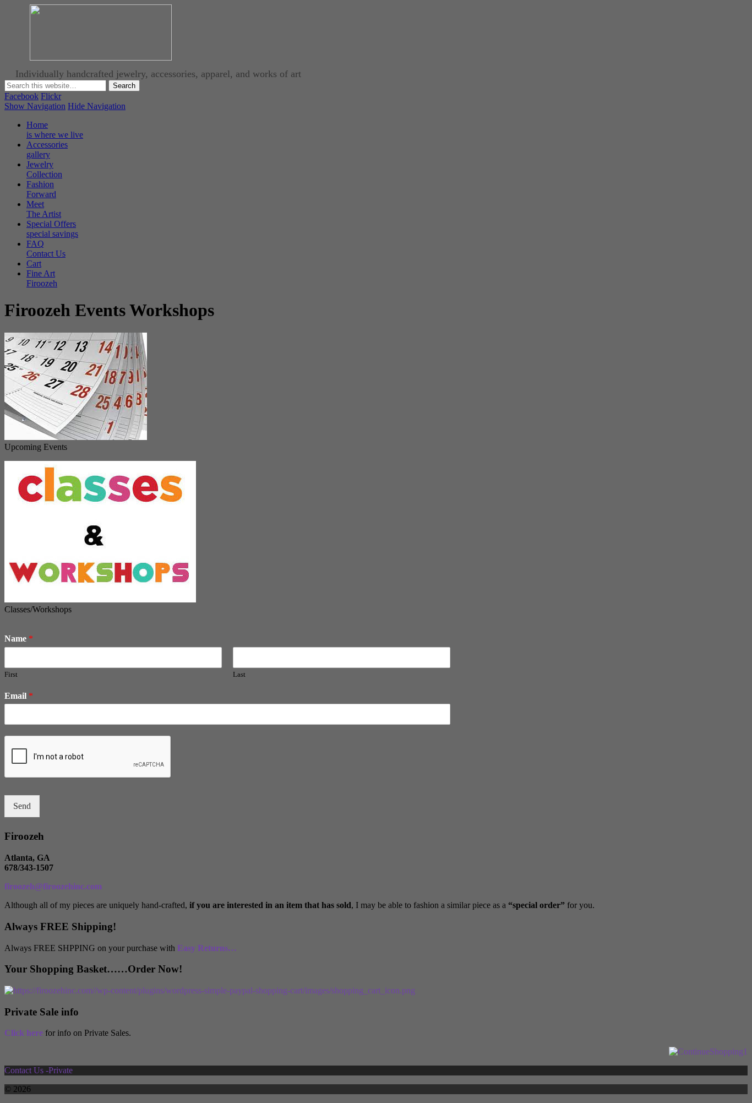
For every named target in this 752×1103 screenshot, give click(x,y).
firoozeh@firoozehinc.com (53, 886)
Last (239, 674)
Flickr (51, 96)
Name (18, 638)
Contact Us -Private (39, 1070)
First (11, 674)
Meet (43, 209)
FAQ (46, 248)
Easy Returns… (207, 948)
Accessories (47, 149)
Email (18, 695)
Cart (33, 263)
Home (54, 129)
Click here (23, 1032)
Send (22, 806)
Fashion (41, 189)
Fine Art (41, 278)
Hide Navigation (97, 106)
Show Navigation (35, 106)
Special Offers (52, 228)
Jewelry (44, 169)
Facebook (21, 96)
